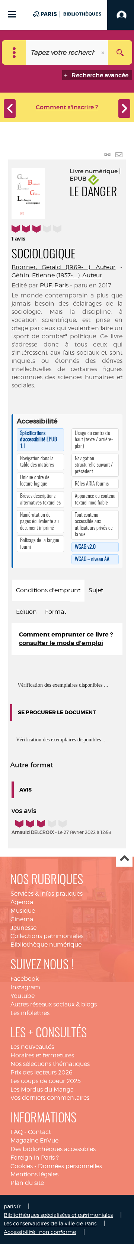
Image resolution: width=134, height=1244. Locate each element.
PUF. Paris (54, 285)
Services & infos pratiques (46, 893)
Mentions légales (34, 1174)
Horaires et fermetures (42, 1055)
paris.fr (12, 1206)
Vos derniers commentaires (49, 1097)
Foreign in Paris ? (34, 1157)
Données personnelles (70, 1166)
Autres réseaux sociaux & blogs (53, 1004)
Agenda (21, 902)
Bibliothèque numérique (46, 944)
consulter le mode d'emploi (61, 643)
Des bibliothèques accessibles (53, 1149)
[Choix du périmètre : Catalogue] (14, 52)
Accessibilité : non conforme (40, 1232)
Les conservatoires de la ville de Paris (50, 1223)
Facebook (24, 978)
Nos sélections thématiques (50, 1063)
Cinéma (21, 919)
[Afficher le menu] (11, 14)
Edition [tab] (26, 611)
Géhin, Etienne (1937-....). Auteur (57, 275)
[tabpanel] (67, 639)
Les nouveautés (32, 1046)
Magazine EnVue (34, 1140)
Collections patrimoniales (46, 936)
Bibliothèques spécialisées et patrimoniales (58, 1215)
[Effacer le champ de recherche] (103, 52)
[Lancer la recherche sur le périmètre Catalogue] (120, 52)
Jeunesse (23, 927)
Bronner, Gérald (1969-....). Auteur (63, 267)
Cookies (21, 1166)
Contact (39, 1131)
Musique (22, 910)
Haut (124, 859)
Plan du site (27, 1182)
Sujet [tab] (96, 590)
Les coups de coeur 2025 (45, 1081)
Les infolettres (30, 1012)
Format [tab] (55, 611)
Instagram (25, 987)
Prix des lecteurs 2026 (41, 1072)
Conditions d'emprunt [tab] (48, 590)
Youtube (22, 995)
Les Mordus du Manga (42, 1089)
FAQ (16, 1131)
